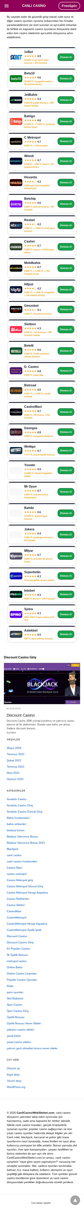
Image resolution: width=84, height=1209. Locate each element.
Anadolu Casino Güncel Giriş (24, 811)
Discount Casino (21, 715)
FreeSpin (69, 6)
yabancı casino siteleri (20, 1029)
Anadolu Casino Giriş (20, 805)
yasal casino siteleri (19, 1042)
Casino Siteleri (16, 905)
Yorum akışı (14, 1080)
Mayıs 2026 (14, 747)
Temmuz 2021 (15, 766)
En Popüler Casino (18, 948)
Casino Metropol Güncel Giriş (25, 886)
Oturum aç (13, 1068)
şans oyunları (15, 992)
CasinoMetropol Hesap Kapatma (27, 923)
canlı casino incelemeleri (22, 861)
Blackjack (14, 708)
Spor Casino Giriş (18, 1010)
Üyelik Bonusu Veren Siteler (24, 1023)
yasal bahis (14, 1035)
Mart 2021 (13, 772)
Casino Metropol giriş (20, 880)
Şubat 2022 (14, 760)
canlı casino (14, 855)
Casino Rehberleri (18, 898)
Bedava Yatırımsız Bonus (22, 836)
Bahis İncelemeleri (18, 817)
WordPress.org (16, 1087)
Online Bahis (14, 967)
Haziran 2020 (15, 779)
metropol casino (17, 961)
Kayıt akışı (13, 1074)
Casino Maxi (14, 867)
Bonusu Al (66, 57)
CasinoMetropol (16, 917)
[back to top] (75, 1200)
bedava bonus (15, 830)
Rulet (10, 986)
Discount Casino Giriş (20, 942)
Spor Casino (14, 1004)
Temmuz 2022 (15, 754)
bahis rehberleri (16, 824)
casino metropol (17, 873)
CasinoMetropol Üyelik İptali (24, 929)
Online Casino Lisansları (22, 973)
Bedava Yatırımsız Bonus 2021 (26, 842)
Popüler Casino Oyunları (22, 979)
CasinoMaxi (14, 911)
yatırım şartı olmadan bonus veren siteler (32, 1048)
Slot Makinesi (15, 998)
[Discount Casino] (42, 683)
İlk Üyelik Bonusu (17, 954)
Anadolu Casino (16, 799)
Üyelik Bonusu (15, 1017)
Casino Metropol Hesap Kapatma (27, 892)
